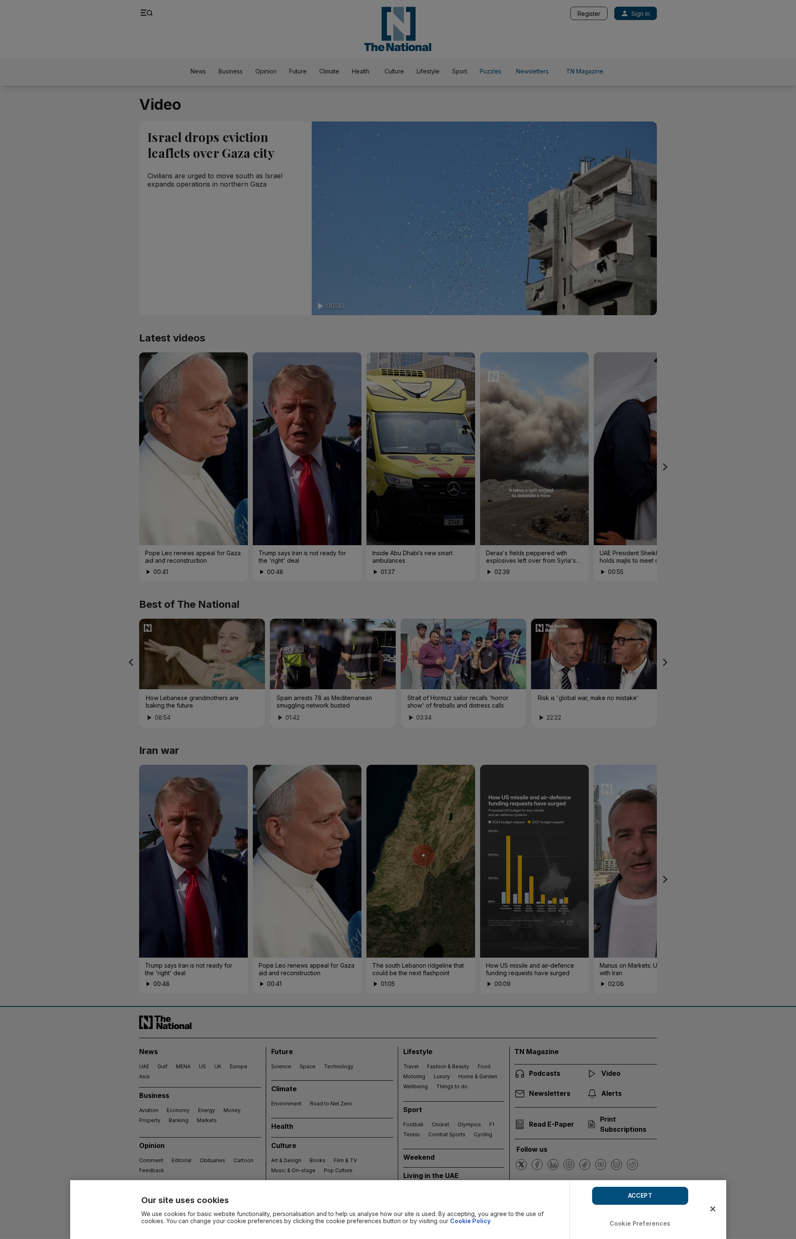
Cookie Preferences (640, 1223)
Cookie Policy (470, 1220)
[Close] (713, 1209)
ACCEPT (640, 1195)
